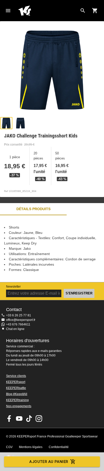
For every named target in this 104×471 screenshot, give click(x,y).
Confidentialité (59, 447)
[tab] (6, 123)
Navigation (8, 11)
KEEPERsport (15, 382)
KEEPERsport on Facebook (9, 418)
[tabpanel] (52, 248)
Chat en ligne (15, 329)
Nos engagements (18, 406)
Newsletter (13, 286)
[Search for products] (83, 11)
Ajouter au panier (48, 461)
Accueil (48, 11)
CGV (9, 447)
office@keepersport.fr (20, 320)
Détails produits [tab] (33, 209)
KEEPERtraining (17, 400)
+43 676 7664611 (18, 324)
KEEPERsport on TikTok (29, 418)
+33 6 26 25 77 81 (18, 315)
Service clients (16, 376)
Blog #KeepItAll (16, 394)
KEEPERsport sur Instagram (39, 418)
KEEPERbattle (16, 388)
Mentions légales (30, 447)
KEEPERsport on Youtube (19, 418)
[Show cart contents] (95, 11)
